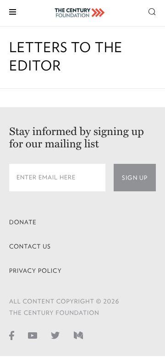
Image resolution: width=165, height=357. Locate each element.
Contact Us (30, 246)
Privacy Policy (35, 270)
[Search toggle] (152, 11)
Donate (23, 222)
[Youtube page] (32, 335)
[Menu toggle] (12, 11)
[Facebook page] (11, 335)
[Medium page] (78, 335)
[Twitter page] (55, 335)
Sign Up (135, 177)
